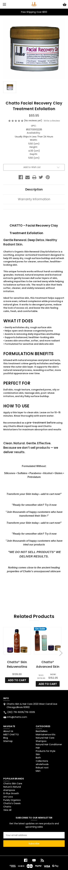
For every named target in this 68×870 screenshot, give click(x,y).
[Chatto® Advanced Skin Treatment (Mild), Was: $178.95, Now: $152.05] (47, 640)
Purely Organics (12, 800)
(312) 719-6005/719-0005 (21, 712)
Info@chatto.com (17, 717)
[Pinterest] (48, 177)
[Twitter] (41, 177)
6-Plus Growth (11, 793)
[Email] (27, 177)
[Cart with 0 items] (64, 5)
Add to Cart (17, 680)
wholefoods (42, 764)
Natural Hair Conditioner (49, 744)
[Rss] (42, 860)
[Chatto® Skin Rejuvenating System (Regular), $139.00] (17, 640)
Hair (38, 747)
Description (34, 189)
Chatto (7, 806)
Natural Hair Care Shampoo (45, 739)
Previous (4, 653)
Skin (38, 754)
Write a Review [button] (52, 120)
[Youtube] (34, 860)
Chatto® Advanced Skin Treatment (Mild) (47, 666)
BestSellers (41, 731)
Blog (5, 737)
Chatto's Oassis (12, 803)
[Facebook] (21, 177)
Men (38, 770)
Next (61, 653)
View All (7, 810)
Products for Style (45, 751)
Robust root (42, 767)
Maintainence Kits (45, 734)
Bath (38, 757)
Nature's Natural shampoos (12, 788)
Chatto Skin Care (12, 783)
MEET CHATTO (11, 734)
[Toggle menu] (4, 4)
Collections (42, 761)
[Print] (34, 177)
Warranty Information (34, 199)
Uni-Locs (8, 796)
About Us (8, 731)
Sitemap (8, 741)
